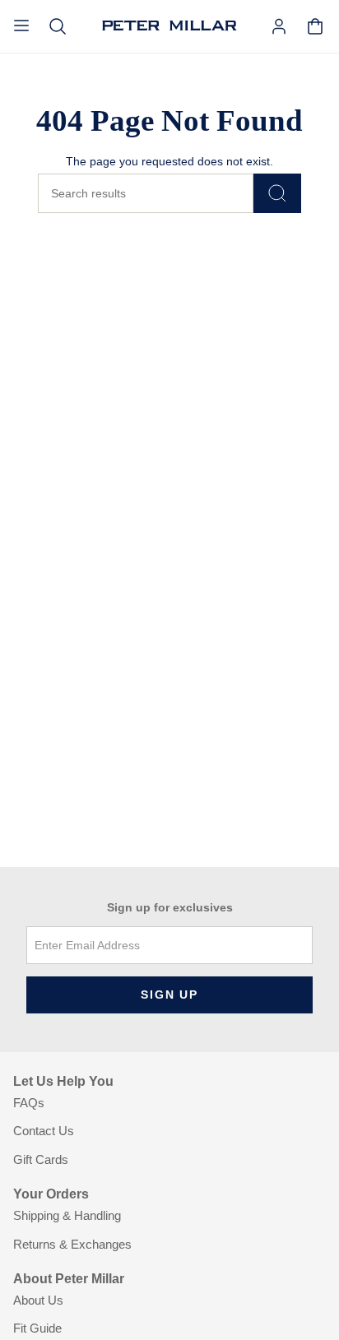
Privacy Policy (269, 1305)
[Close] (314, 1107)
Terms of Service (63, 1314)
